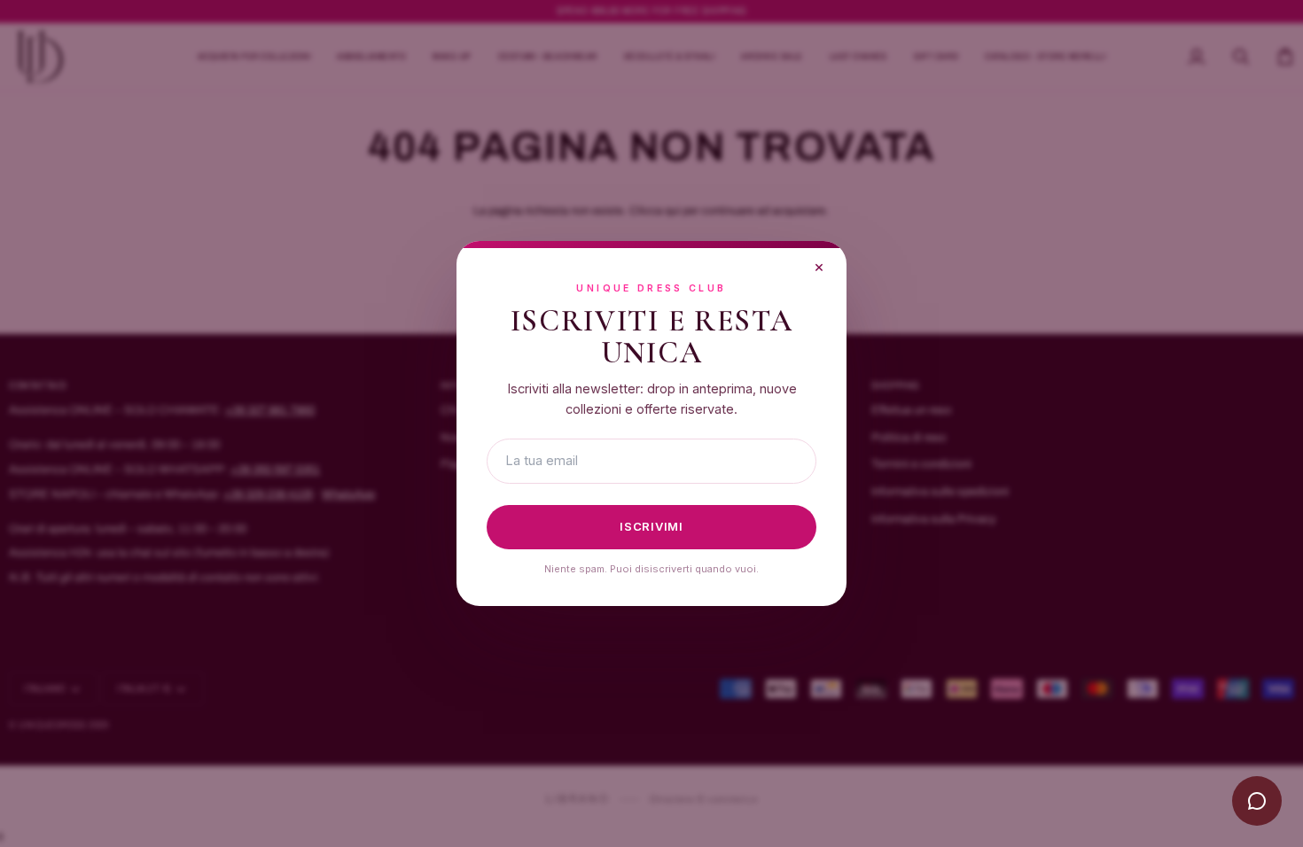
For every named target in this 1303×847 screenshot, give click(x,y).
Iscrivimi (651, 526)
